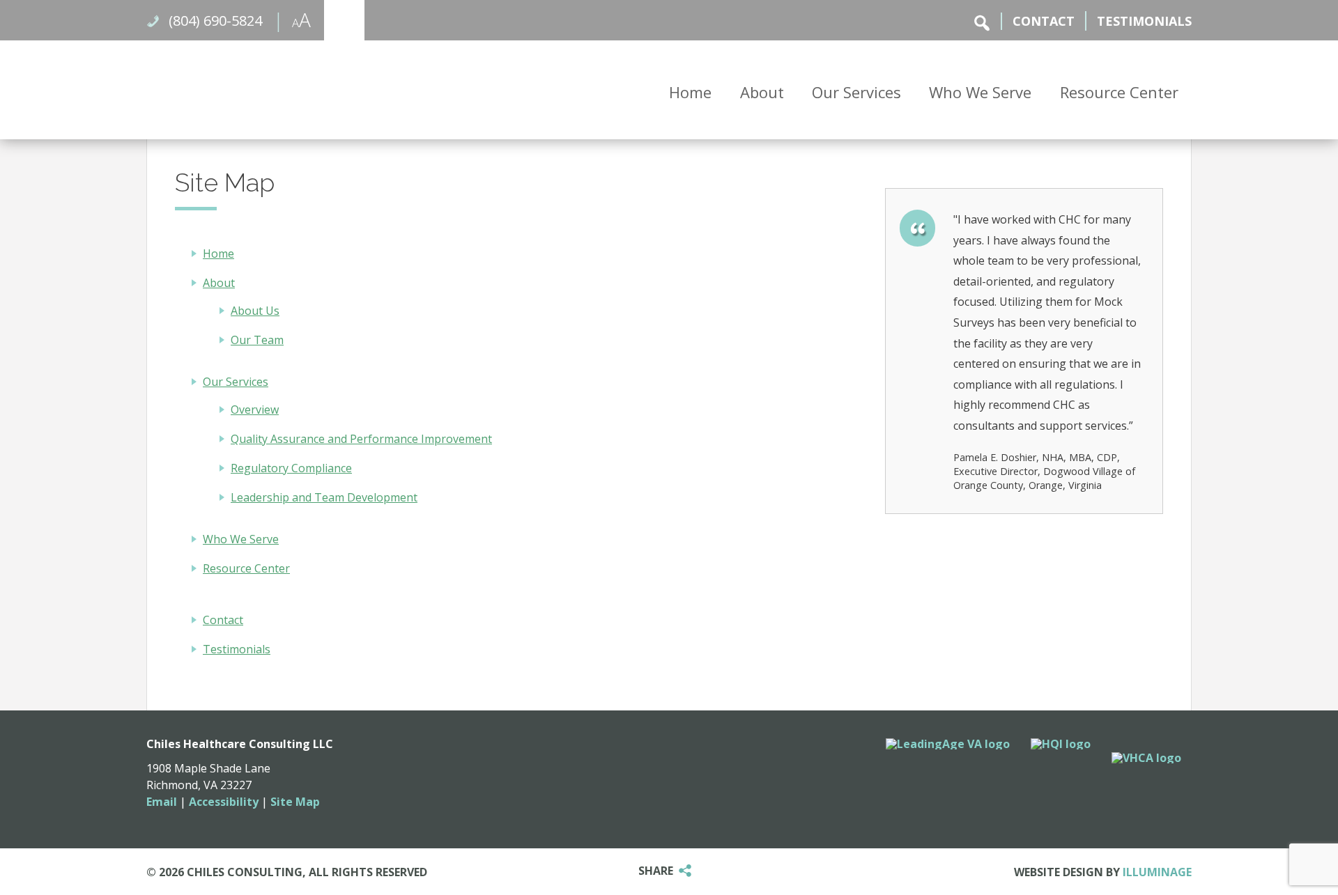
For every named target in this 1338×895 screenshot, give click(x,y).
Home (690, 91)
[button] (344, 20)
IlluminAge (1157, 872)
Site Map (295, 801)
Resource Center (1119, 91)
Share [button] (655, 871)
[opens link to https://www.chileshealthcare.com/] (313, 88)
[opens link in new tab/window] (948, 744)
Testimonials (1144, 21)
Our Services (856, 91)
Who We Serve (980, 91)
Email (161, 801)
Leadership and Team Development (324, 497)
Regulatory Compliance (291, 468)
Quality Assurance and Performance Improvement (361, 438)
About (762, 91)
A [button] (291, 17)
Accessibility (224, 801)
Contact (1044, 21)
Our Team (257, 340)
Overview (255, 409)
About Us (255, 310)
